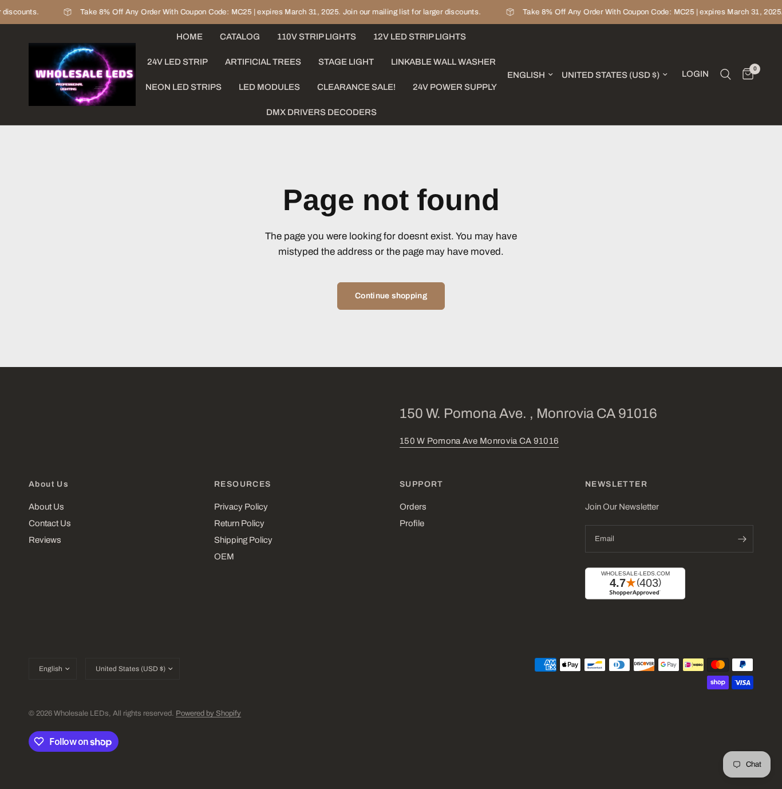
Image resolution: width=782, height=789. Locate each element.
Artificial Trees (263, 61)
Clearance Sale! (356, 87)
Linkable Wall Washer (443, 61)
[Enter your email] (741, 539)
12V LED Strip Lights (419, 36)
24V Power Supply (455, 87)
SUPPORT (422, 484)
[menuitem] (189, 36)
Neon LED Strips (183, 87)
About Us (49, 484)
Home (189, 36)
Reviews (45, 540)
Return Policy (239, 523)
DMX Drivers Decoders (321, 112)
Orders (413, 506)
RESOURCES (242, 484)
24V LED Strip (177, 61)
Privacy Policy (241, 506)
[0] (745, 74)
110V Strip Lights (316, 36)
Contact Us (50, 523)
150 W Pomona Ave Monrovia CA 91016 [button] (479, 440)
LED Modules (269, 87)
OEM (224, 556)
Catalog (240, 36)
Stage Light (346, 61)
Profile (412, 523)
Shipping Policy (243, 540)
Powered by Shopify (208, 713)
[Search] (725, 74)
